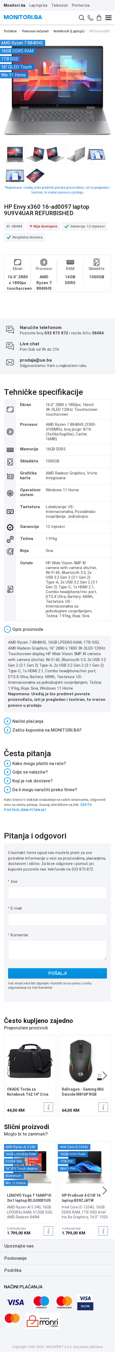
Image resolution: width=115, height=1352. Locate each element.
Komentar (17, 935)
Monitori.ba (14, 5)
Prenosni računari (35, 31)
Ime (12, 881)
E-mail (15, 908)
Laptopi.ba (38, 5)
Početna (10, 31)
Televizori (59, 5)
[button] (104, 1075)
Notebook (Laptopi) (69, 31)
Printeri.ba (81, 5)
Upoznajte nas (19, 1246)
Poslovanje (15, 1258)
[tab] (57, 629)
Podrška (12, 1270)
